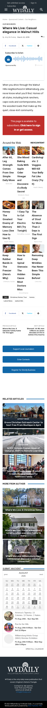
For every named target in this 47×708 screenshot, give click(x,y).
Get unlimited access (16, 3)
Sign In (34, 3)
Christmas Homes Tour (18, 297)
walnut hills (19, 301)
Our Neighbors (30, 19)
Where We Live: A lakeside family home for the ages (12, 331)
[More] (38, 45)
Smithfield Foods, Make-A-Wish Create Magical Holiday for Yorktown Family (23, 474)
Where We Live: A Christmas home (23, 510)
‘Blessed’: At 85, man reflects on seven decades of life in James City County (35, 332)
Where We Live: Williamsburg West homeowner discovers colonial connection (23, 559)
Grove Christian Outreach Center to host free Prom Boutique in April (23, 423)
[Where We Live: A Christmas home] (23, 500)
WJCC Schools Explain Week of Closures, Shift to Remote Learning (23, 449)
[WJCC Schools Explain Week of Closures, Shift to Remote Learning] (23, 441)
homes (32, 297)
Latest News (8, 301)
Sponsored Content (16, 19)
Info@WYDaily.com (23, 692)
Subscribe (11, 6)
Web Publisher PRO (35, 706)
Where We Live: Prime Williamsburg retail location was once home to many (23, 533)
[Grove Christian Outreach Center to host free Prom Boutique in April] (23, 415)
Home (5, 19)
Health (23, 468)
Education (23, 445)
